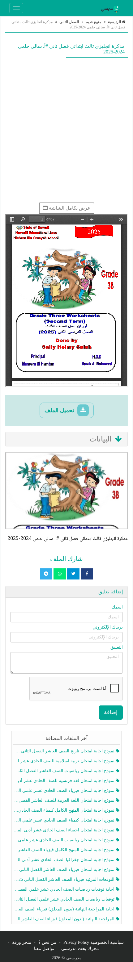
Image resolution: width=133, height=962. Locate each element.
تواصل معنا (44, 948)
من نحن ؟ (47, 942)
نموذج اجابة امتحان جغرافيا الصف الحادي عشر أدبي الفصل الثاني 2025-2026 (65, 859)
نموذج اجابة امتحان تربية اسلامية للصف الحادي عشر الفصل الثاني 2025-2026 (65, 761)
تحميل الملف (60, 410)
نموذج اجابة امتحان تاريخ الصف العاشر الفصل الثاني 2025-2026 (65, 751)
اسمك (117, 607)
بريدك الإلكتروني (107, 627)
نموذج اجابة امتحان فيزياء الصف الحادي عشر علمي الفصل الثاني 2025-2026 (65, 790)
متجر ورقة (21, 942)
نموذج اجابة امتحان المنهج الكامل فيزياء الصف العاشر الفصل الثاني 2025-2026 (65, 849)
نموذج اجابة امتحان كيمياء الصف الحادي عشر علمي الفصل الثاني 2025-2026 (65, 820)
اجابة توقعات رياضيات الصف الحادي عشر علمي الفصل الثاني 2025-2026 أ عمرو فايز (65, 889)
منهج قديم (93, 22)
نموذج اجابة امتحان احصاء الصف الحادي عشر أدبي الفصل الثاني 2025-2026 (65, 830)
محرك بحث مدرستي (80, 948)
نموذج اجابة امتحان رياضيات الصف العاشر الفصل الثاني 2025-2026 (65, 770)
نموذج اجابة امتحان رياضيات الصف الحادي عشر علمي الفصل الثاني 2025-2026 (65, 840)
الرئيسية (115, 22)
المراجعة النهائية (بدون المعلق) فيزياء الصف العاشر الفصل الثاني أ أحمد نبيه (65, 919)
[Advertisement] (66, 130)
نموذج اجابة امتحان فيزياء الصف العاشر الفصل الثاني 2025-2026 (65, 869)
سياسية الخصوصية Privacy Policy (93, 942)
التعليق (116, 647)
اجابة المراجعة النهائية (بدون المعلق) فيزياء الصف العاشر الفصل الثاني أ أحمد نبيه (65, 909)
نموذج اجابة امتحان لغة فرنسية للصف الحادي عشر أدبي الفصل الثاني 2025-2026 (65, 780)
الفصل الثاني (69, 22)
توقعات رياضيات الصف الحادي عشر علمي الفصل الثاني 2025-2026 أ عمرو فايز (65, 899)
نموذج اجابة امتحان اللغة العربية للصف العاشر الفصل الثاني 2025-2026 (65, 800)
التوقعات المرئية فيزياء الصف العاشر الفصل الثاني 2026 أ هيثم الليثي (65, 879)
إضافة (111, 712)
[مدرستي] (111, 8)
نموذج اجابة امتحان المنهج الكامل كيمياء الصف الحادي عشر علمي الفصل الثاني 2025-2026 (65, 810)
